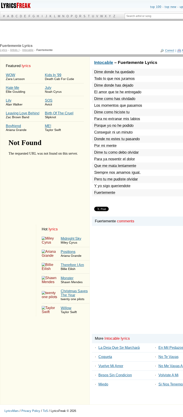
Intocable (103, 62)
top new (170, 6)
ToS (45, 411)
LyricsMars (11, 411)
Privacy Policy (30, 411)
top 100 (155, 6)
